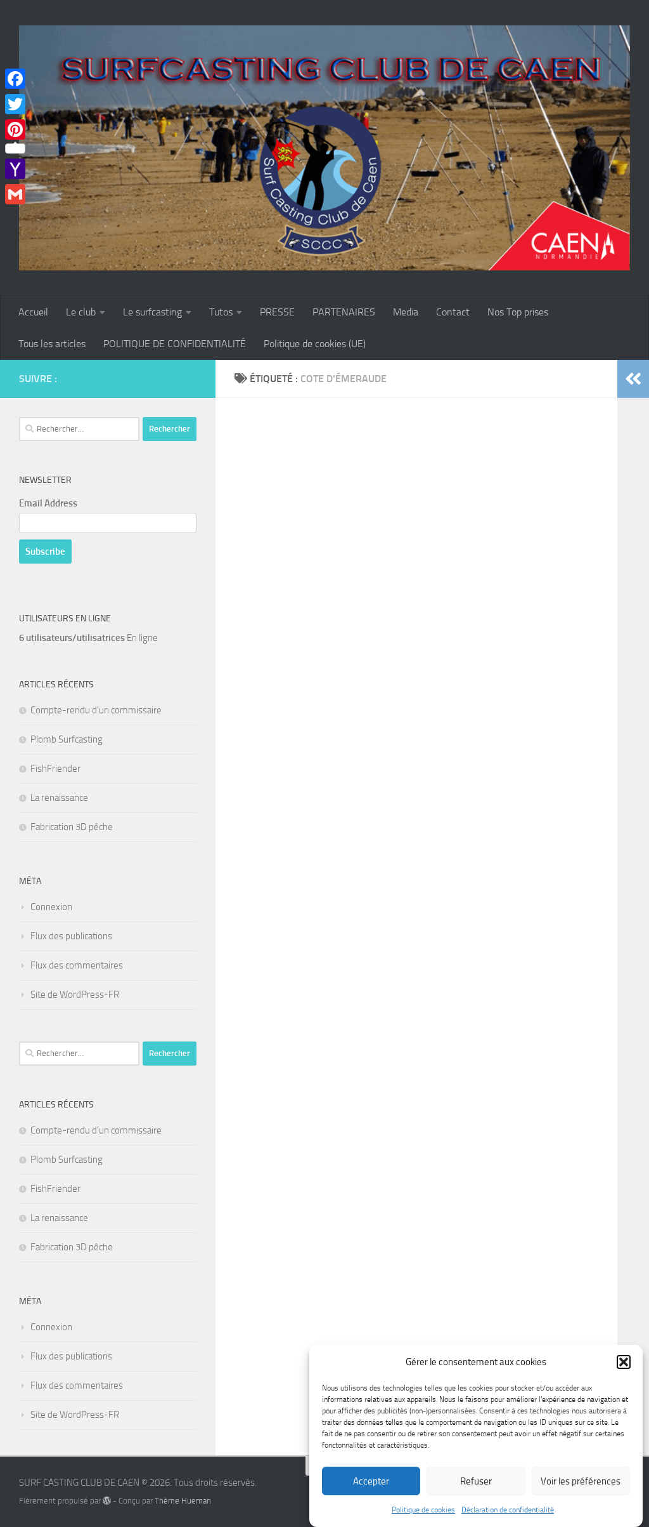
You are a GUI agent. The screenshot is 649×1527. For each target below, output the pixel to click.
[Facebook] (15, 78)
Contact (453, 312)
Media (405, 312)
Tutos (221, 312)
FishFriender (55, 768)
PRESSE (277, 312)
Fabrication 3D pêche (71, 827)
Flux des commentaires (76, 965)
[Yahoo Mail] (15, 169)
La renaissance (59, 797)
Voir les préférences (580, 1481)
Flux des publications (71, 936)
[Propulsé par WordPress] (107, 1501)
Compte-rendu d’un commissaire (96, 710)
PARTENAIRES (343, 312)
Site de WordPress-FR (74, 994)
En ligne (88, 638)
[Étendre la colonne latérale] (633, 379)
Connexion (51, 907)
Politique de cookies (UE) (315, 344)
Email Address (48, 503)
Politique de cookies (423, 1509)
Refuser (476, 1481)
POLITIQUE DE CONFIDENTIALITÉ (174, 344)
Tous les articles (52, 344)
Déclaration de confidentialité (507, 1509)
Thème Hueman (183, 1500)
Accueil (33, 312)
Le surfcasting (152, 312)
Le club (81, 312)
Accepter (371, 1481)
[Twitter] (15, 104)
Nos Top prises (517, 312)
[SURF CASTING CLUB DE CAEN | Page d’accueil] (324, 148)
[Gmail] (15, 194)
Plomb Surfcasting (66, 739)
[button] (623, 1362)
